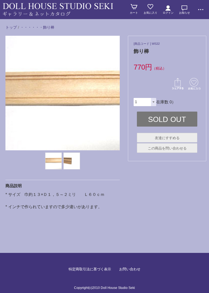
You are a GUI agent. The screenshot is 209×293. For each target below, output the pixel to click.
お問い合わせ (129, 269)
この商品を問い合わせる (167, 148)
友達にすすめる (167, 138)
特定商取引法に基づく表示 (90, 269)
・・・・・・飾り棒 (37, 27)
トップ (11, 27)
